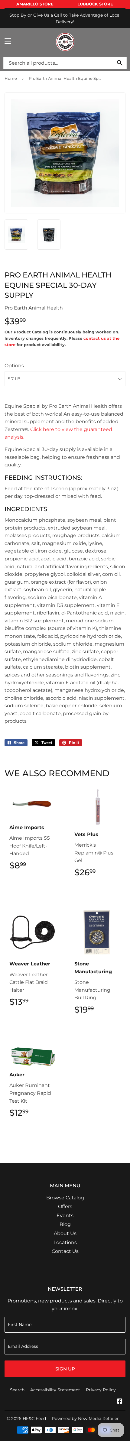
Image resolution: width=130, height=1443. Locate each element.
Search (17, 1389)
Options (14, 365)
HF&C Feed (34, 1418)
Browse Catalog (65, 1198)
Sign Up (65, 1369)
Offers (65, 1206)
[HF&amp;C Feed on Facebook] (119, 1402)
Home (11, 78)
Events (65, 1215)
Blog (65, 1224)
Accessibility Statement (55, 1389)
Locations (65, 1242)
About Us (65, 1233)
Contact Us (65, 1251)
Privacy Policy (101, 1389)
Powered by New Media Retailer (85, 1418)
